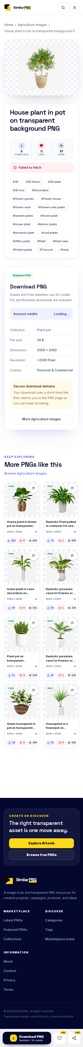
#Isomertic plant (23, 232)
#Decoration (40, 190)
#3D (15, 181)
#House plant (21, 224)
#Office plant (21, 241)
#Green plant (49, 215)
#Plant (41, 241)
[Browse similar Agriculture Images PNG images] (33, 488)
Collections (12, 939)
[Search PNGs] (63, 8)
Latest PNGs (13, 920)
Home (8, 25)
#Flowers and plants (51, 207)
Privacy (9, 980)
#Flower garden (23, 198)
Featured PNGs (15, 929)
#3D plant (54, 181)
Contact (10, 971)
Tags (49, 929)
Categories (54, 920)
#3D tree (19, 190)
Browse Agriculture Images (25, 473)
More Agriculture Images (41, 419)
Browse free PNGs (42, 855)
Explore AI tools (42, 843)
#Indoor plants (47, 224)
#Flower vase (22, 207)
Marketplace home (60, 939)
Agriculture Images (32, 25)
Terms (8, 989)
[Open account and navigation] (74, 8)
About (8, 961)
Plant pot (44, 330)
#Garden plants (23, 215)
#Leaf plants (50, 232)
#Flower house (51, 198)
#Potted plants (22, 249)
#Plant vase (60, 241)
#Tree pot (46, 249)
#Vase (64, 249)
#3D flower (33, 181)
